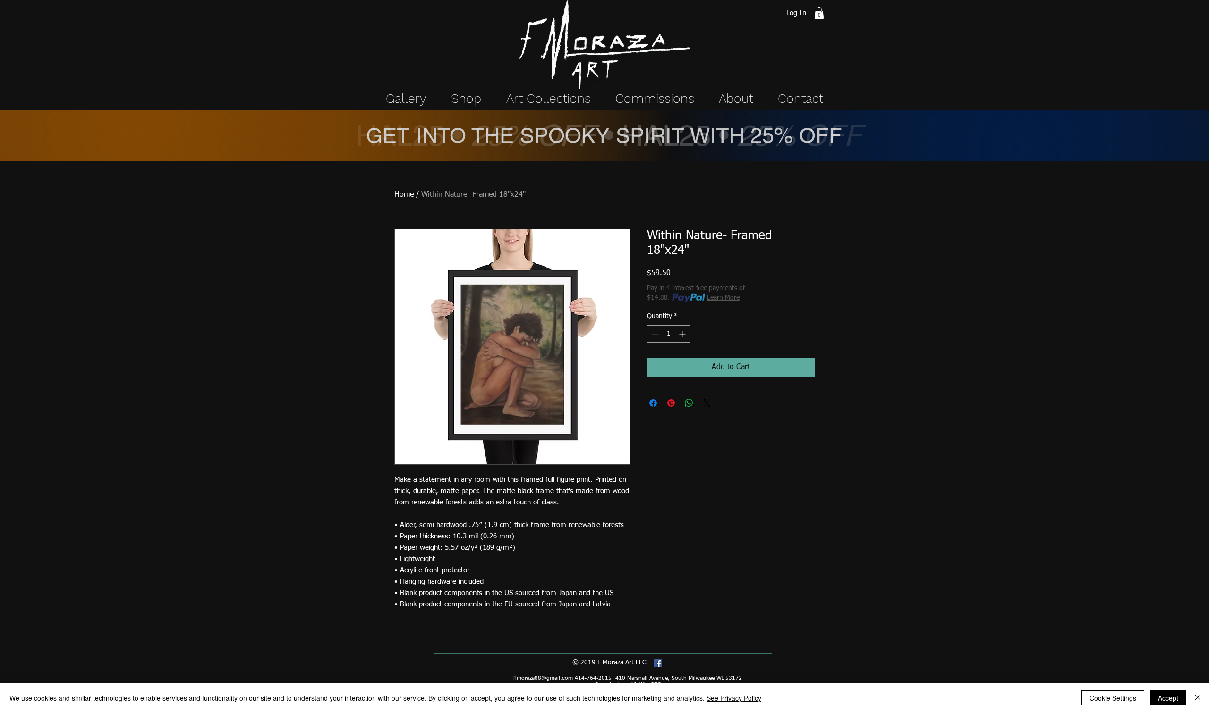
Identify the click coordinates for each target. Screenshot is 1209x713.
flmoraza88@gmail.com (543, 678)
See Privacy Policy (734, 698)
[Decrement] (654, 334)
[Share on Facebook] (653, 403)
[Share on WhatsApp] (689, 403)
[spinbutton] (668, 334)
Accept (1168, 698)
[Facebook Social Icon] (658, 663)
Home (404, 195)
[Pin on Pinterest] (671, 403)
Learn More (723, 297)
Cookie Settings (1113, 698)
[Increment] (683, 334)
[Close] (1197, 697)
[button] (819, 13)
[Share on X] (707, 403)
